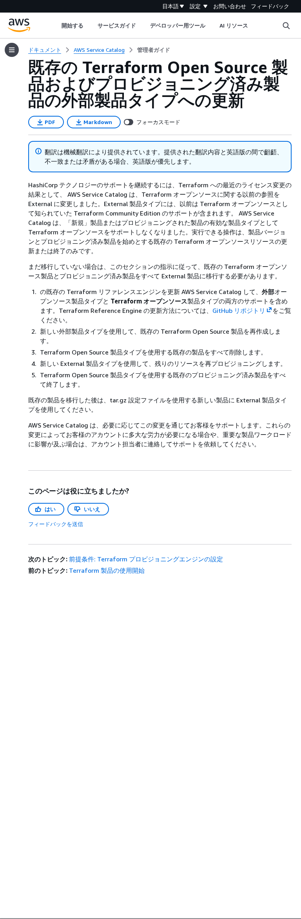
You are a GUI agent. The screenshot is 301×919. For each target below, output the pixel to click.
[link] (153, 50)
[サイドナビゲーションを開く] (12, 50)
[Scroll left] (55, 25)
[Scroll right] (254, 25)
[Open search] (286, 25)
